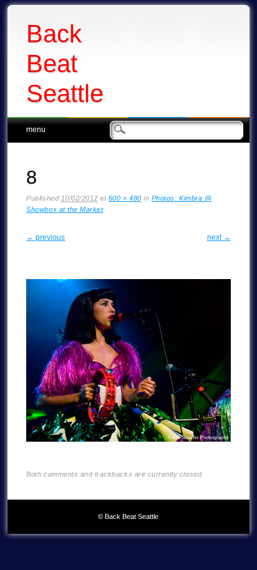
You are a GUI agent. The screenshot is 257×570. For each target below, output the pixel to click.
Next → (219, 237)
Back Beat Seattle (65, 63)
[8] (128, 452)
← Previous (45, 237)
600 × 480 (125, 198)
